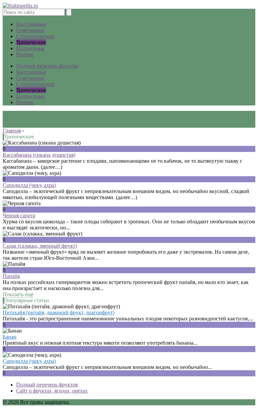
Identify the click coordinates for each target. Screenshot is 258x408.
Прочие (25, 54)
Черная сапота (19, 215)
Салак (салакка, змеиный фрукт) (40, 246)
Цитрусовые (30, 48)
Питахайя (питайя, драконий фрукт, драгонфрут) (59, 312)
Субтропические (35, 36)
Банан (9, 337)
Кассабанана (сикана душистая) (39, 155)
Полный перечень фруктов (47, 66)
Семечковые (30, 30)
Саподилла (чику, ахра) (29, 185)
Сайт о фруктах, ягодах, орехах (52, 391)
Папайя (11, 276)
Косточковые (31, 24)
